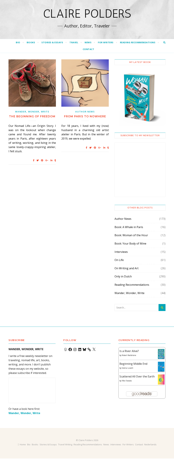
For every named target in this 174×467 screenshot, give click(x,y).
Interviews (121, 252)
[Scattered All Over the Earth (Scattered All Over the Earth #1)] (161, 379)
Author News (85, 111)
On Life (119, 260)
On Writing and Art (126, 268)
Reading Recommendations (137, 42)
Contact (88, 49)
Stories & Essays (52, 42)
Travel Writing (65, 444)
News (88, 42)
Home (23, 444)
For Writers (106, 42)
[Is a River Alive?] (161, 354)
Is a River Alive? (129, 351)
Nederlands (150, 444)
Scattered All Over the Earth (137, 376)
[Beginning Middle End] (161, 367)
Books (31, 42)
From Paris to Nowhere (85, 116)
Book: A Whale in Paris (129, 227)
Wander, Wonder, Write (32, 111)
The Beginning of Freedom (32, 116)
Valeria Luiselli (127, 368)
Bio (18, 42)
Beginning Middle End (133, 364)
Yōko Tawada (127, 381)
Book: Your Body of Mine (130, 243)
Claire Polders (87, 13)
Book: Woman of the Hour (131, 235)
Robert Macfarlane (129, 355)
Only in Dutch (123, 276)
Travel (73, 42)
